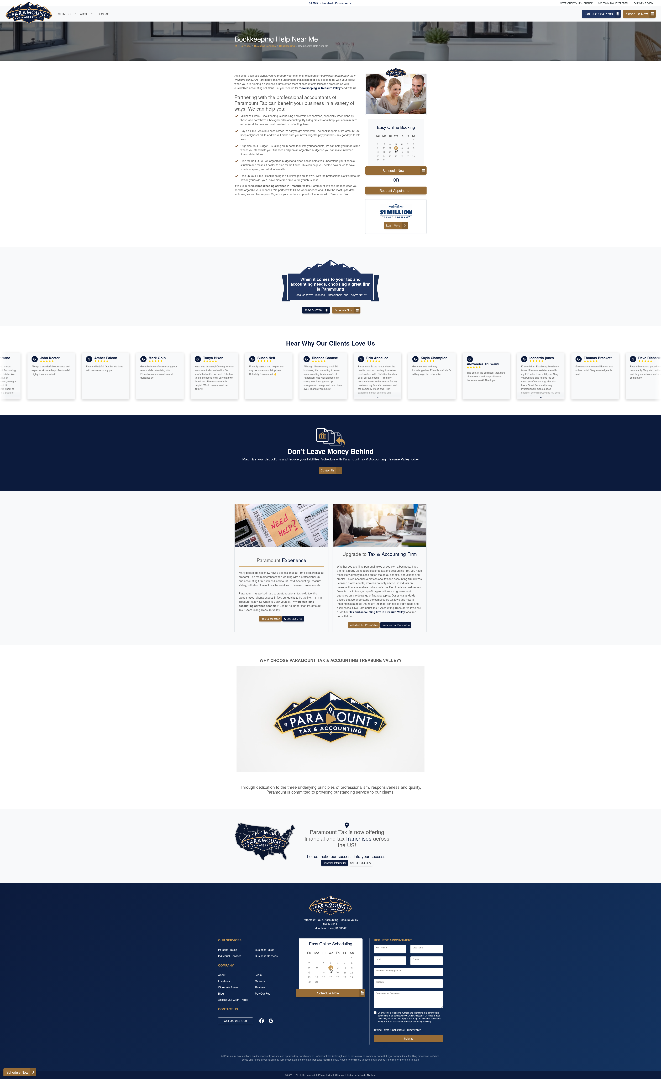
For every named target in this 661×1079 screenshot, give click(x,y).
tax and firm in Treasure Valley (378, 612)
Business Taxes (264, 950)
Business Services (265, 46)
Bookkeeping (287, 46)
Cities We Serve (228, 987)
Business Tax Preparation (396, 625)
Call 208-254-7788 (599, 13)
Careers (260, 981)
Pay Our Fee (262, 993)
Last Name (417, 947)
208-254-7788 (313, 310)
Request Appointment (395, 190)
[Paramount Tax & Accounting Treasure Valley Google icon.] (271, 1020)
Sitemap (339, 1075)
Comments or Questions (388, 993)
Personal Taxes (227, 950)
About (85, 14)
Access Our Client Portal (613, 3)
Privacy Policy (325, 1075)
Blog (221, 993)
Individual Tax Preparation (364, 625)
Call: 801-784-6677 (360, 863)
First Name (381, 947)
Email (378, 958)
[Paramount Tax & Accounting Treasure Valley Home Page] (235, 46)
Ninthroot (371, 1075)
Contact (104, 14)
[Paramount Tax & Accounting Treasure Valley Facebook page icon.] (261, 1020)
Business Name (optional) (388, 970)
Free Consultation (270, 618)
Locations (224, 981)
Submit (408, 1038)
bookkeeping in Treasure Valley (320, 88)
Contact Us (327, 470)
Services (65, 14)
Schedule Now (637, 13)
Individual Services (229, 956)
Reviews (260, 987)
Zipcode (380, 981)
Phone (415, 958)
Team (258, 975)
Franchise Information (335, 863)
